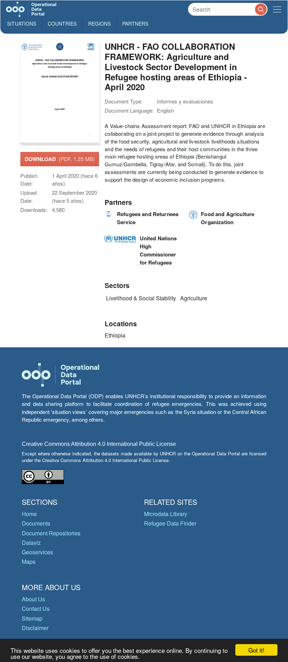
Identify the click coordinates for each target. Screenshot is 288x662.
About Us (33, 599)
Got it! (256, 650)
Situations (21, 23)
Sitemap (32, 618)
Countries (62, 23)
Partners (135, 23)
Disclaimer (35, 628)
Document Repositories (51, 533)
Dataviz (31, 543)
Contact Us (36, 608)
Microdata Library (165, 514)
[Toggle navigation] (277, 9)
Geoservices (37, 552)
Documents (36, 523)
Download (60, 159)
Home (29, 514)
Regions (99, 23)
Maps (28, 561)
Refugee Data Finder (170, 523)
